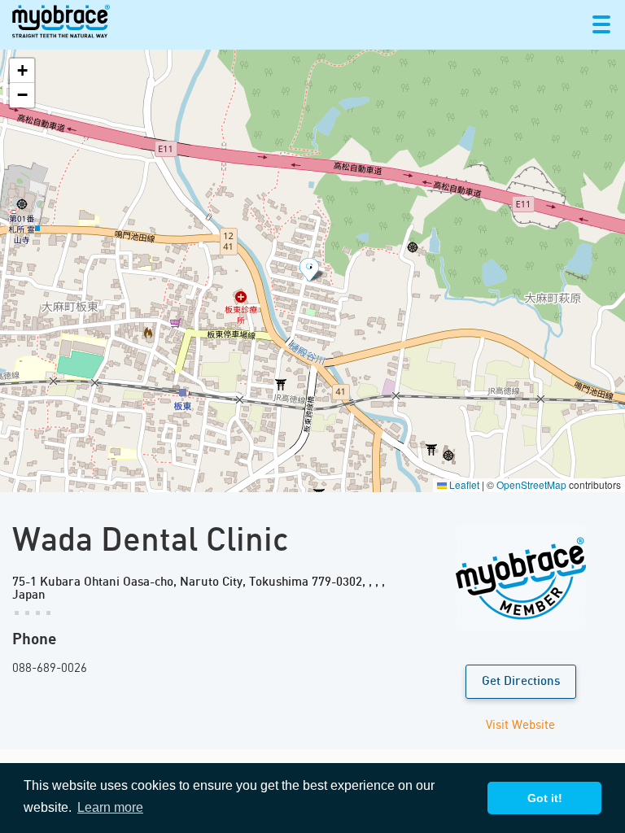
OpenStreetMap (531, 484)
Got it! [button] (544, 798)
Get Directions (521, 681)
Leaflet (463, 484)
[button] (312, 271)
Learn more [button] (110, 807)
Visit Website (520, 724)
